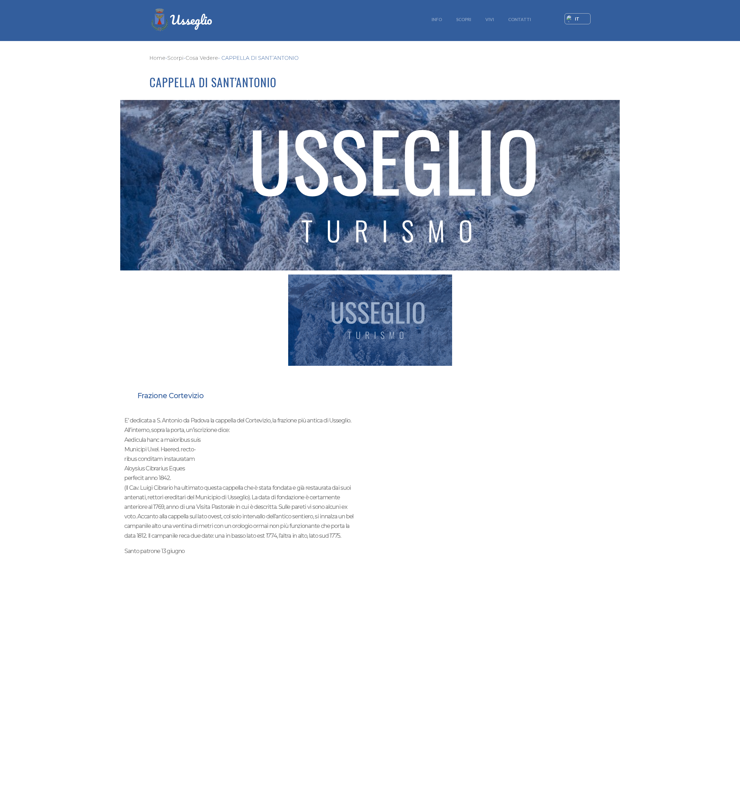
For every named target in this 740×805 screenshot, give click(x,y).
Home (157, 58)
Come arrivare (330, 653)
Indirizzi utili (328, 664)
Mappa (321, 642)
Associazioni (466, 719)
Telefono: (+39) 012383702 (211, 673)
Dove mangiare (469, 675)
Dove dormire (468, 664)
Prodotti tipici (394, 675)
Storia (384, 653)
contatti (519, 19)
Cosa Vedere (202, 58)
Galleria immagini (398, 697)
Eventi (459, 642)
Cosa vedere (392, 664)
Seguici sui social (538, 642)
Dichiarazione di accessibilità (356, 756)
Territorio (388, 642)
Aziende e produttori (402, 686)
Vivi (489, 19)
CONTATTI (526, 629)
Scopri (463, 19)
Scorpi (175, 58)
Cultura (460, 708)
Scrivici (321, 675)
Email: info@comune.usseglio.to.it (219, 687)
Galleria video (393, 708)
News (458, 653)
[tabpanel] (370, 185)
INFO (437, 19)
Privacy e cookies (426, 756)
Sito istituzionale (333, 686)
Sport (458, 697)
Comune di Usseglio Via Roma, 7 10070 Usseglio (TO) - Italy (210, 650)
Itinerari (461, 686)
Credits (300, 756)
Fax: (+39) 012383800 (204, 680)
